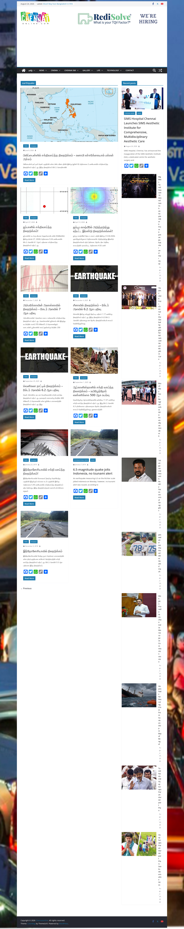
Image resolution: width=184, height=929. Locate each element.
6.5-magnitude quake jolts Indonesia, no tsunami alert (92, 471)
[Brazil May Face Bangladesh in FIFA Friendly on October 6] (139, 418)
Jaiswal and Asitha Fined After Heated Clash (159, 553)
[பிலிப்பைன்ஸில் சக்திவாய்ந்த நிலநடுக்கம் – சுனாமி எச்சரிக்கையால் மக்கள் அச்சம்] (69, 115)
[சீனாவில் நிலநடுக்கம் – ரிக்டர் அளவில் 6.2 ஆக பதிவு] (94, 278)
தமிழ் (30, 70)
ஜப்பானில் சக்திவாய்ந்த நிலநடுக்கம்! (37, 229)
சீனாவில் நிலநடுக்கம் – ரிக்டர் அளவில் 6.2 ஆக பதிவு (91, 307)
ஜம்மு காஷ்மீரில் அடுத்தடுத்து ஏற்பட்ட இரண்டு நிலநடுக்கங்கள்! (93, 229)
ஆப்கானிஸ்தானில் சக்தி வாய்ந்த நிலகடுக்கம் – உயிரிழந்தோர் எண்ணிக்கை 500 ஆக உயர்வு (93, 391)
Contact (130, 70)
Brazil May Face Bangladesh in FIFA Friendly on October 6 (159, 409)
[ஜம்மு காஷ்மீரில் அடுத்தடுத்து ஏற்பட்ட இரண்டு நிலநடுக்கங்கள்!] (94, 200)
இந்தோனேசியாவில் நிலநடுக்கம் (42, 551)
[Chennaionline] (24, 70)
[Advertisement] (92, 48)
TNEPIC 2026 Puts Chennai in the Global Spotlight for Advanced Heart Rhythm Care (159, 323)
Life (98, 70)
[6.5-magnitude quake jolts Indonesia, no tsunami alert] (94, 442)
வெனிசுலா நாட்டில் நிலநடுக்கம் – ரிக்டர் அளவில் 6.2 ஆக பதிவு (43, 388)
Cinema (54, 70)
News (41, 70)
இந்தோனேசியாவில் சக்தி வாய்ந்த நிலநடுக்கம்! (44, 471)
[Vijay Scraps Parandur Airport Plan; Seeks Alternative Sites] (139, 868)
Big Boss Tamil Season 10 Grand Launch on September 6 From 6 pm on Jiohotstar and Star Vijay (159, 220)
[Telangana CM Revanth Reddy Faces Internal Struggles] (139, 494)
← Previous (26, 588)
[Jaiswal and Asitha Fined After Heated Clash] (139, 562)
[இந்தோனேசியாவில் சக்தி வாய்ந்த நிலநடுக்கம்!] (44, 442)
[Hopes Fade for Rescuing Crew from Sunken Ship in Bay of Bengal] (139, 723)
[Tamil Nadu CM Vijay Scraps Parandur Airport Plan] (139, 798)
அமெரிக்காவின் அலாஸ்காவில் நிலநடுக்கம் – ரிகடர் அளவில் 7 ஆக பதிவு (42, 309)
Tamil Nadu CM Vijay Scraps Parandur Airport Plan (159, 789)
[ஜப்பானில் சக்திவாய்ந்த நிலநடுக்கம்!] (44, 200)
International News (81, 460)
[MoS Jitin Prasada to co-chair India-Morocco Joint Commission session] (139, 637)
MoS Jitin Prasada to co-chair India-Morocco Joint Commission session (159, 629)
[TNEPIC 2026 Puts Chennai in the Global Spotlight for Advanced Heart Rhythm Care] (139, 332)
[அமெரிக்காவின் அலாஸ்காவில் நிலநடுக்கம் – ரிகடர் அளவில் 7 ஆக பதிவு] (44, 278)
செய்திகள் (34, 146)
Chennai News (129, 113)
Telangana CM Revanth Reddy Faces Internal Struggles (159, 485)
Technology (113, 70)
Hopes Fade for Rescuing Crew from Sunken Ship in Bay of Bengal (159, 715)
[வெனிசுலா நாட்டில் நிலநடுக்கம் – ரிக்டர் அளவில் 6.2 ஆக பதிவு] (44, 360)
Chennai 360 (70, 70)
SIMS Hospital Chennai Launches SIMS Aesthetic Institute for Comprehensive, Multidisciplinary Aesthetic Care (141, 130)
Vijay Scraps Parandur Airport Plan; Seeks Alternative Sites (159, 860)
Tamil (26, 146)
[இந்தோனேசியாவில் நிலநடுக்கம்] (44, 524)
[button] (33, 70)
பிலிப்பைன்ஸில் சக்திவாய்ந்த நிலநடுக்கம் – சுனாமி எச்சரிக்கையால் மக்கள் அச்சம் (68, 157)
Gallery (86, 70)
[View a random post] (160, 70)
